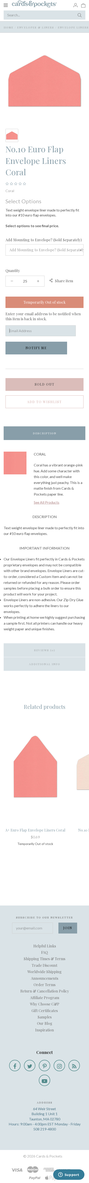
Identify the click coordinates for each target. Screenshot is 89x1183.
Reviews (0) (44, 650)
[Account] (75, 5)
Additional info (44, 664)
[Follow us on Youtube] (44, 1080)
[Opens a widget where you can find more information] (68, 1175)
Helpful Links (44, 946)
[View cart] (83, 5)
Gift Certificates (44, 1010)
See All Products (46, 502)
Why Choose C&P (44, 1004)
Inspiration (44, 1030)
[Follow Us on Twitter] (29, 1065)
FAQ (44, 952)
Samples (45, 1017)
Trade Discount (44, 965)
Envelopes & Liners (35, 27)
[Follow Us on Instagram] (59, 1065)
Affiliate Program (44, 997)
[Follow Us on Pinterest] (44, 1065)
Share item (64, 280)
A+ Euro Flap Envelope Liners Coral (35, 830)
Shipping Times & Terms (44, 958)
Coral (9, 190)
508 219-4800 (44, 1129)
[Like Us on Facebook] (15, 1065)
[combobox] (44, 249)
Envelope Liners (73, 27)
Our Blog (44, 1023)
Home (8, 27)
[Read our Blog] (74, 1065)
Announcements (44, 978)
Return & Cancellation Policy (44, 991)
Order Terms (44, 984)
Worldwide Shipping (44, 971)
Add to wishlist (44, 402)
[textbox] (44, 249)
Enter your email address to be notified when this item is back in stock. (43, 316)
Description (44, 433)
